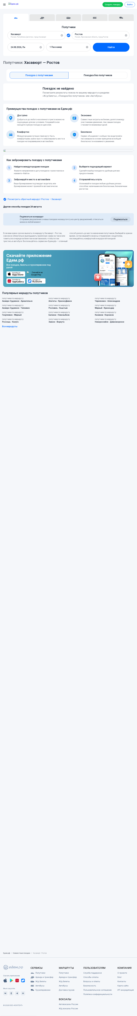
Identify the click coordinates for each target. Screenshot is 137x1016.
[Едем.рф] (17, 4)
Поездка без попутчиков (98, 75)
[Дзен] (23, 993)
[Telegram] (17, 993)
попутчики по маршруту (17, 299)
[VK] (5, 993)
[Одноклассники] (11, 993)
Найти (111, 47)
